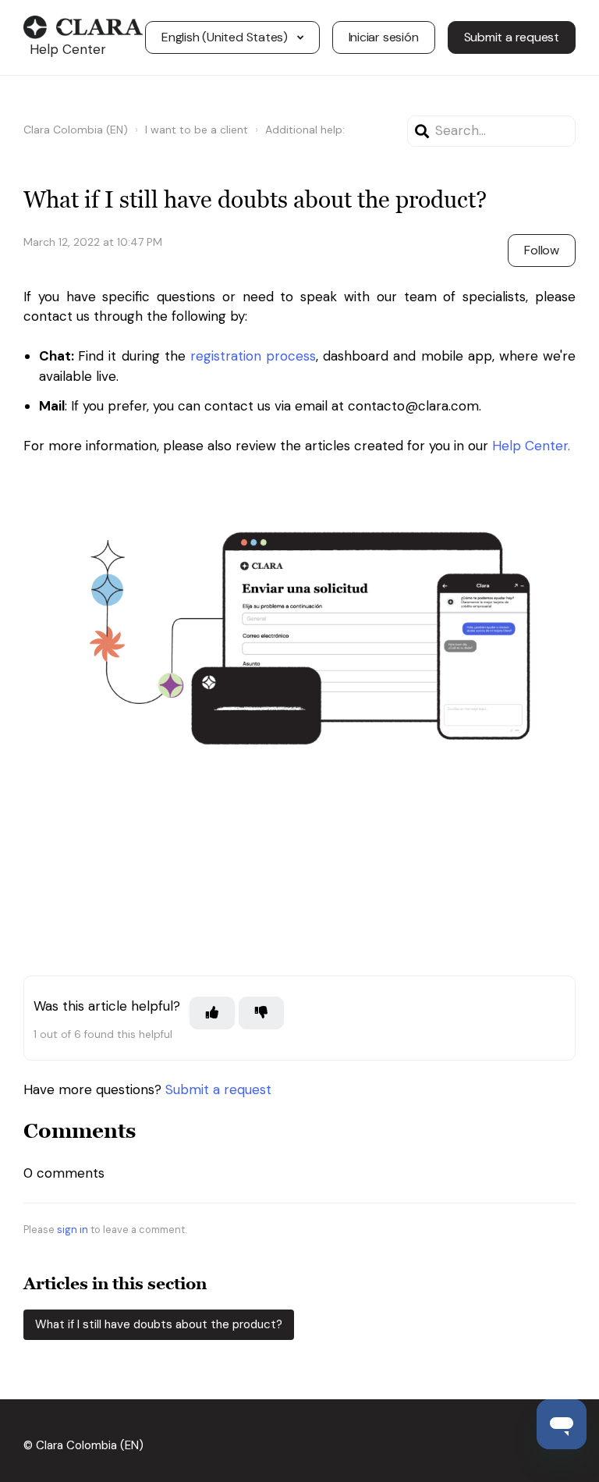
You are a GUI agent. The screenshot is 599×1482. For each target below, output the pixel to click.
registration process (253, 355)
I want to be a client (196, 130)
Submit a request (511, 37)
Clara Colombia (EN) (75, 130)
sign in (72, 1229)
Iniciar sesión (384, 37)
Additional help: (305, 130)
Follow (541, 250)
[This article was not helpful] (261, 1013)
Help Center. (531, 445)
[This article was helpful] (212, 1013)
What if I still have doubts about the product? (158, 1324)
